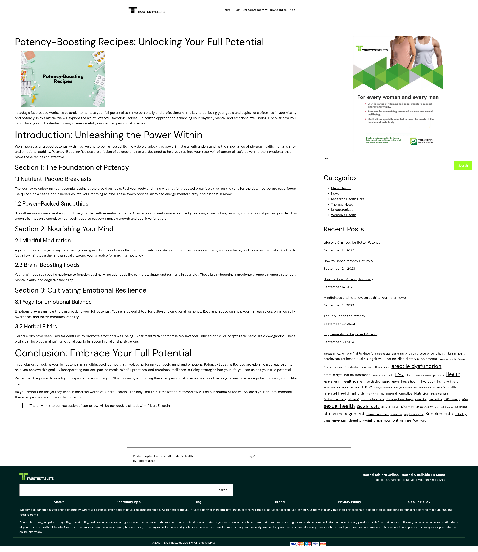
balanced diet (382, 353)
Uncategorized (342, 209)
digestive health (447, 359)
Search (328, 158)
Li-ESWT (366, 387)
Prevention (420, 399)
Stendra (461, 407)
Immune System (449, 382)
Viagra (327, 420)
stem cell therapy (444, 407)
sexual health (339, 406)
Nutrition (421, 393)
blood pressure (419, 353)
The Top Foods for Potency (344, 316)
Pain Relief (353, 399)
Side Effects (368, 406)
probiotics (435, 399)
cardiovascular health (340, 359)
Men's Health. (341, 188)
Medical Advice (427, 387)
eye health (387, 375)
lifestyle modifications (405, 387)
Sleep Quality (424, 407)
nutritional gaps (439, 393)
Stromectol (396, 414)
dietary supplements (421, 359)
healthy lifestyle (390, 381)
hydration (428, 382)
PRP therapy (452, 399)
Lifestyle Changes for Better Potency (352, 243)
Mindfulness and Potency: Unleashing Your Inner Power (365, 298)
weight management (380, 420)
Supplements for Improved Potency (351, 334)
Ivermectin (329, 387)
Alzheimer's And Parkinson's (355, 353)
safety (465, 399)
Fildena (409, 375)
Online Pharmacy (335, 399)
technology (461, 414)
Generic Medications (423, 375)
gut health (438, 375)
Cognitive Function (381, 359)
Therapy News (342, 204)
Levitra (354, 387)
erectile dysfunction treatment (347, 375)
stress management (344, 414)
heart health (410, 382)
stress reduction (377, 414)
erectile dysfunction (416, 366)
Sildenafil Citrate (390, 407)
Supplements (439, 414)
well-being (405, 420)
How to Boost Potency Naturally (348, 261)
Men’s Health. (184, 456)
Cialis (361, 359)
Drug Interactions (333, 367)
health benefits (332, 381)
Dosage (461, 359)
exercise (376, 375)
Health (453, 374)
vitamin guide (339, 420)
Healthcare (352, 381)
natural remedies (399, 393)
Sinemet (407, 406)
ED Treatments (381, 367)
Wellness (419, 420)
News (335, 193)
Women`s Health (343, 215)
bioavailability (399, 353)
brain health (457, 353)
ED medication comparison (358, 367)
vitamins (354, 420)
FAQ (399, 374)
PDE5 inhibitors (372, 399)
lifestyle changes (383, 387)
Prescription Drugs (399, 399)
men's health (446, 387)
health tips (372, 382)
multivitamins (375, 394)
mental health (337, 393)
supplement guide (413, 414)
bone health (438, 353)
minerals (358, 393)
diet (401, 359)
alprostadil (329, 353)
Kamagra (342, 387)
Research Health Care (347, 199)
